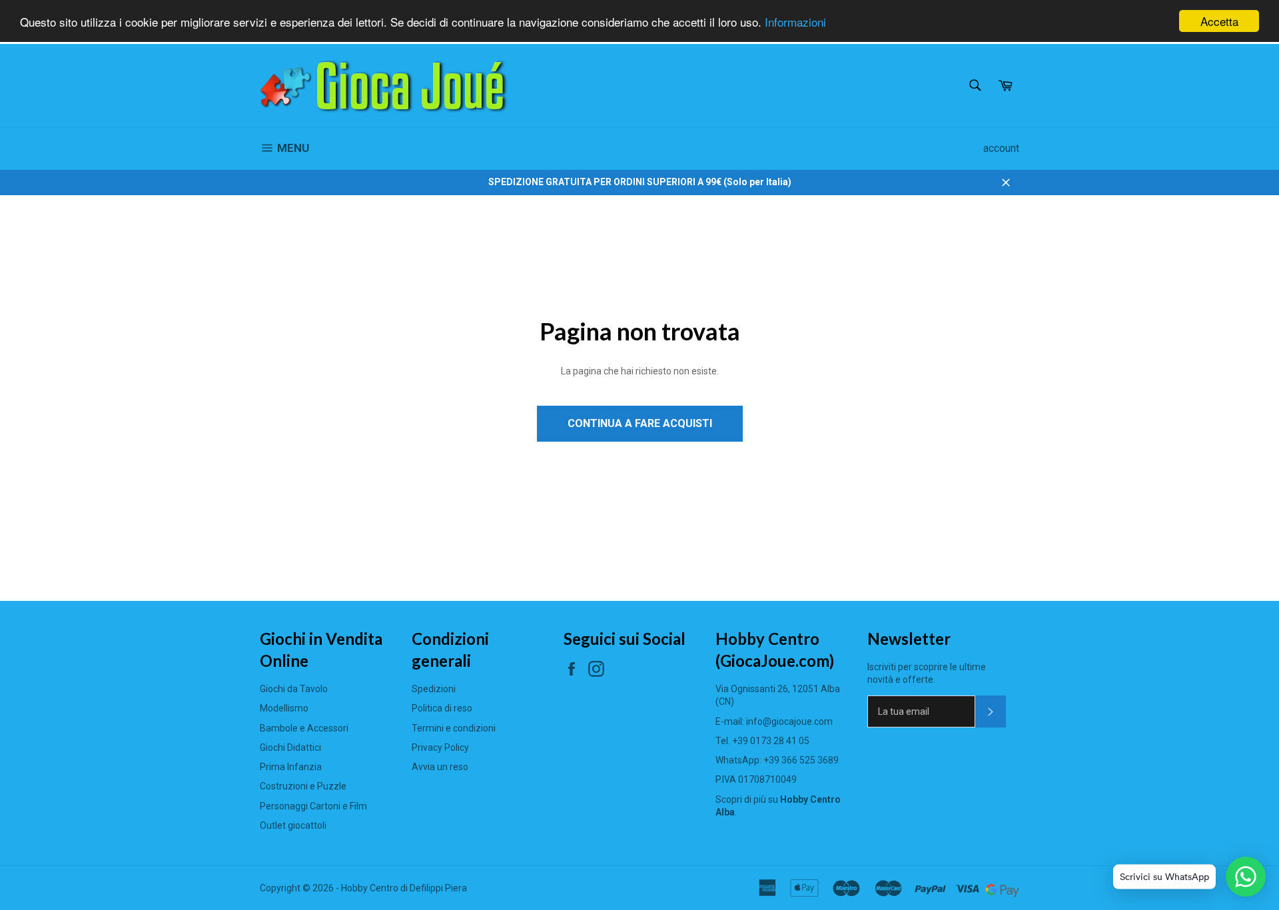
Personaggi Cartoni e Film (313, 806)
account (1001, 148)
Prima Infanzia (291, 766)
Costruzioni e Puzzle (303, 786)
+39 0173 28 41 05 (770, 740)
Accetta (1219, 21)
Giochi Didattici (290, 747)
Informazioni (795, 21)
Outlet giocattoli (293, 825)
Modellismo (284, 708)
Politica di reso (442, 708)
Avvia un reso (440, 766)
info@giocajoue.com (789, 721)
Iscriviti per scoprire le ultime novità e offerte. (926, 673)
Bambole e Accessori (304, 728)
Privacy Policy (440, 747)
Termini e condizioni (454, 728)
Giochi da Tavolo (294, 688)
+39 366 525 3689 (801, 760)
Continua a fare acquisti (640, 423)
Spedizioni (434, 688)
